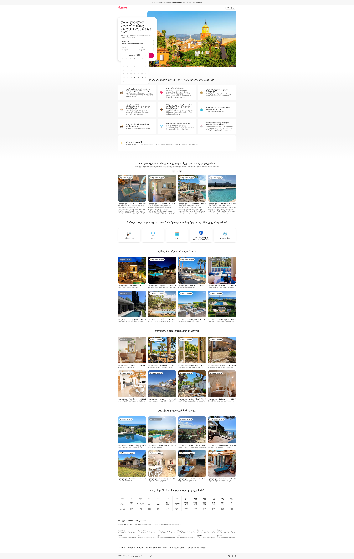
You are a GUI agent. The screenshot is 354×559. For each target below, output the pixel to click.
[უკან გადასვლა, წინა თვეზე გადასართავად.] (124, 55)
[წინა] (173, 171)
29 (142, 77)
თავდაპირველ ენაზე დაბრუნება (192, 2)
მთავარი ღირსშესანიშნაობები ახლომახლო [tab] (167, 524)
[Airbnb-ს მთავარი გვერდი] (122, 8)
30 (145, 77)
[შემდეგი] (180, 171)
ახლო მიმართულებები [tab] (125, 524)
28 (138, 77)
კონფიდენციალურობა (138, 556)
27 (134, 77)
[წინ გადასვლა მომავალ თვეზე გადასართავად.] (145, 55)
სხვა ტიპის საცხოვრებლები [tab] (143, 524)
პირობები (149, 556)
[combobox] (137, 43)
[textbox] (129, 50)
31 (123, 81)
